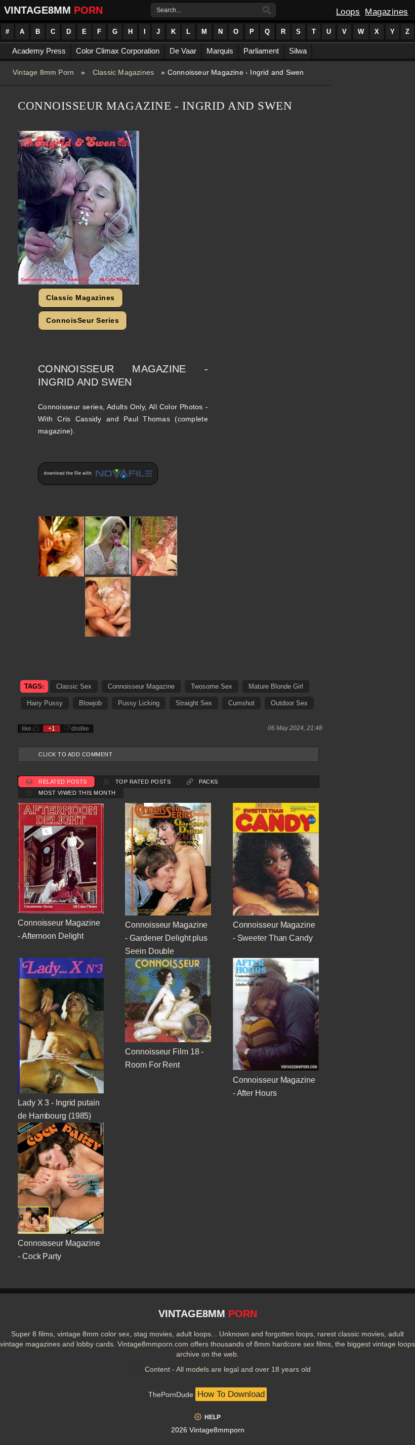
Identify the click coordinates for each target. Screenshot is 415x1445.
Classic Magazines (123, 72)
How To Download (231, 1394)
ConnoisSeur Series (82, 320)
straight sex (194, 703)
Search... (168, 10)
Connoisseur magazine (141, 686)
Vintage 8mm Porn (43, 72)
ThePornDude (170, 1394)
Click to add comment (75, 754)
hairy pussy (45, 703)
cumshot (241, 703)
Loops (348, 12)
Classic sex (74, 686)
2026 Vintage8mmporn (207, 1430)
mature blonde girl (275, 686)
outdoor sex (289, 703)
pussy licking (138, 703)
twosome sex (211, 686)
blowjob (90, 703)
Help (212, 1417)
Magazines (386, 12)
